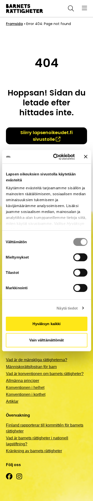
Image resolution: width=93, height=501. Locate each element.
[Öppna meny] (84, 8)
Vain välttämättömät (46, 340)
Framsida (14, 23)
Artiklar (12, 401)
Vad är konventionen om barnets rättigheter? (45, 374)
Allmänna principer (22, 381)
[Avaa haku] (70, 8)
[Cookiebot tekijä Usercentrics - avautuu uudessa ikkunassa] (55, 157)
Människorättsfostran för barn (31, 367)
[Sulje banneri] (85, 156)
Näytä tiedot (67, 308)
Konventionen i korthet (25, 394)
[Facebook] (9, 476)
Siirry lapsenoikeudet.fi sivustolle (46, 135)
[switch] (80, 257)
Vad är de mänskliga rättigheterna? (36, 360)
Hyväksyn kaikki (46, 324)
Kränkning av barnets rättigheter (34, 451)
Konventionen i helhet (25, 387)
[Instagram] (19, 476)
